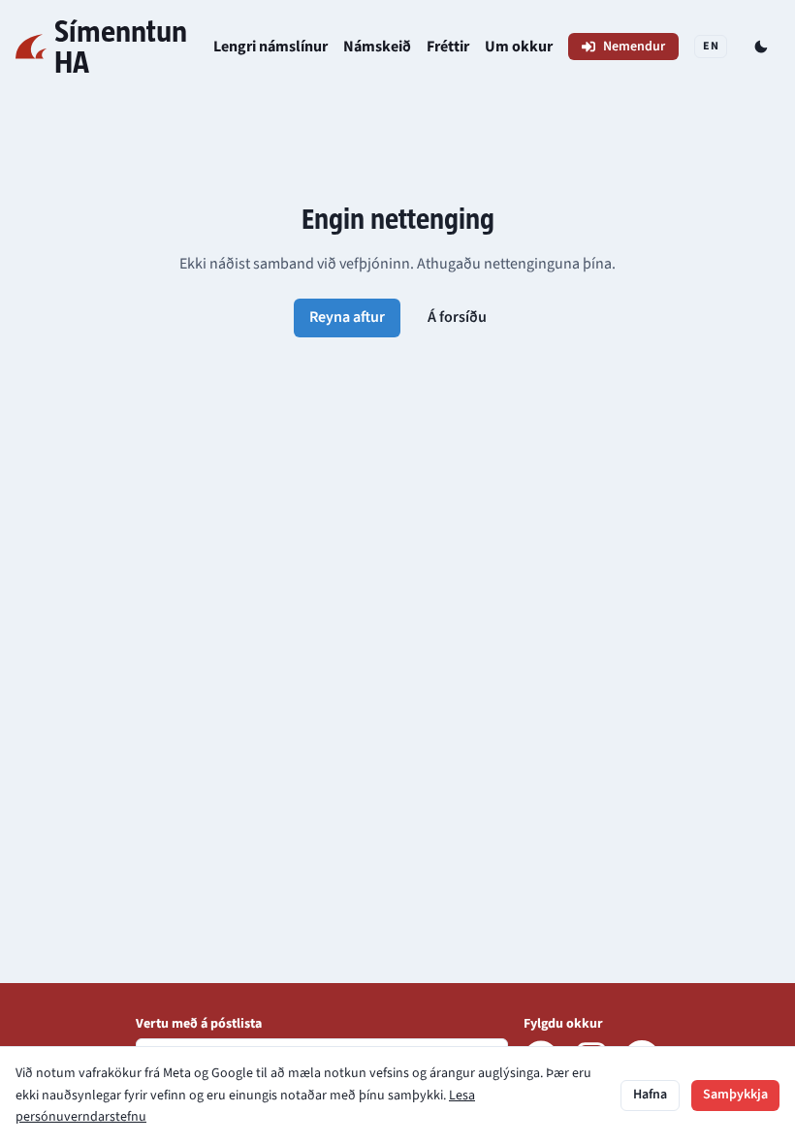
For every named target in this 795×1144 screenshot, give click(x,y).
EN (710, 46)
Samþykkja (735, 1094)
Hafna (650, 1094)
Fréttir (448, 46)
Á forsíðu (457, 317)
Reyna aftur (347, 317)
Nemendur (634, 46)
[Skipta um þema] (761, 46)
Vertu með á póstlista (199, 1023)
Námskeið (377, 46)
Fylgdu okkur (563, 1023)
